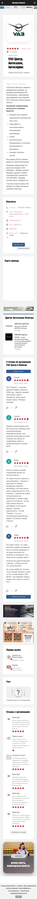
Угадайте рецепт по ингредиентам (18, 700)
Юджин (15, 665)
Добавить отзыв (18, 371)
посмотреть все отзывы (18, 832)
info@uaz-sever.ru (15, 220)
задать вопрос (13, 55)
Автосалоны (19, 72)
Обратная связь (18, 244)
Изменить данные (23, 248)
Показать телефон (24, 207)
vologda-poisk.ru (18, 3)
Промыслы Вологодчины (17, 656)
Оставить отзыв (26, 49)
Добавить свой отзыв (18, 596)
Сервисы (27, 72)
